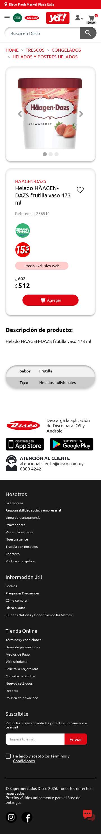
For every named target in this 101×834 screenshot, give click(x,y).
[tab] (45, 154)
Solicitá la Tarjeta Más (22, 668)
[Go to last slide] (19, 114)
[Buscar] (88, 33)
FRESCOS (35, 49)
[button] (7, 18)
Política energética (20, 561)
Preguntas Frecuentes (23, 593)
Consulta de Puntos (20, 676)
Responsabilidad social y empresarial (33, 510)
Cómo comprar (17, 600)
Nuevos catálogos (19, 683)
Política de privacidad (22, 697)
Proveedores (15, 524)
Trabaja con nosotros (22, 546)
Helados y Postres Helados (45, 56)
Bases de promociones (23, 647)
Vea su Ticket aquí (19, 532)
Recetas (12, 690)
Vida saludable (16, 661)
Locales (11, 585)
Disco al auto (15, 607)
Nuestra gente (17, 539)
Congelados (66, 49)
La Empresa (14, 503)
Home (12, 49)
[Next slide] (81, 114)
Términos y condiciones (23, 639)
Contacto (13, 553)
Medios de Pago (18, 654)
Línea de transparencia (23, 517)
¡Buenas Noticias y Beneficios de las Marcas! (39, 614)
